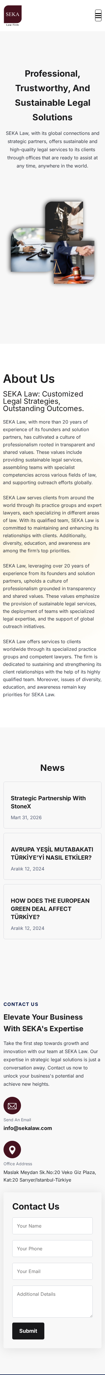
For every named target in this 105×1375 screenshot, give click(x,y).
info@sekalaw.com (28, 1128)
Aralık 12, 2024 (27, 868)
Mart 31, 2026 (26, 817)
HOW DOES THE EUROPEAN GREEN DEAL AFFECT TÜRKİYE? (50, 909)
